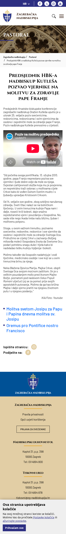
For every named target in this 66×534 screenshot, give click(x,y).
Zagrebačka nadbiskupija (27, 16)
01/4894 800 (35, 461)
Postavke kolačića (43, 517)
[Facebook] (40, 3)
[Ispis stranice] (34, 347)
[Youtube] (60, 3)
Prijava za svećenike (33, 429)
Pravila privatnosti (33, 414)
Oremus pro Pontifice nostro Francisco (32, 328)
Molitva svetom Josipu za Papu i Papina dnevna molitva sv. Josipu (34, 314)
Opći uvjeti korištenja (33, 419)
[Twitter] (46, 3)
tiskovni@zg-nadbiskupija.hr (33, 497)
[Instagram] (53, 3)
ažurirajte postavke (14, 521)
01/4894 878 (35, 492)
